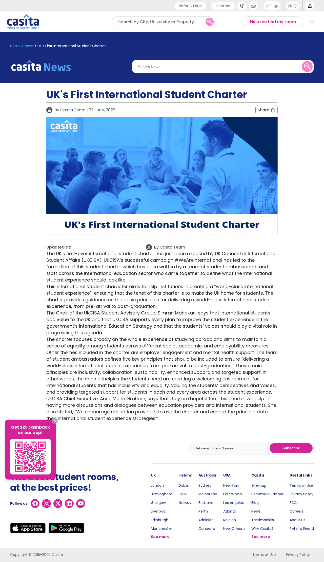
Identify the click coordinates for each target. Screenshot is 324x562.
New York (231, 485)
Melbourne (207, 494)
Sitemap (258, 485)
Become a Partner (267, 494)
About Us (297, 519)
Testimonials (262, 519)
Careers (296, 511)
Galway (184, 502)
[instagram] (46, 503)
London (157, 485)
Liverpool (158, 511)
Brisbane (205, 502)
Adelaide (206, 519)
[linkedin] (69, 503)
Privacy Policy (301, 494)
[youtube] (80, 503)
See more (160, 536)
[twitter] (57, 503)
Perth (203, 511)
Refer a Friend (302, 528)
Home (15, 45)
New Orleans (234, 528)
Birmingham (161, 494)
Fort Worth (232, 494)
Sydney (204, 485)
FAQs (294, 502)
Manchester (161, 528)
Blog (255, 502)
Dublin (183, 485)
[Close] (55, 421)
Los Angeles (233, 502)
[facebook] (35, 503)
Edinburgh (159, 519)
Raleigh (229, 519)
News (255, 511)
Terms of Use (301, 485)
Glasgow (158, 502)
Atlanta (229, 511)
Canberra (206, 528)
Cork (182, 494)
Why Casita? (262, 528)
